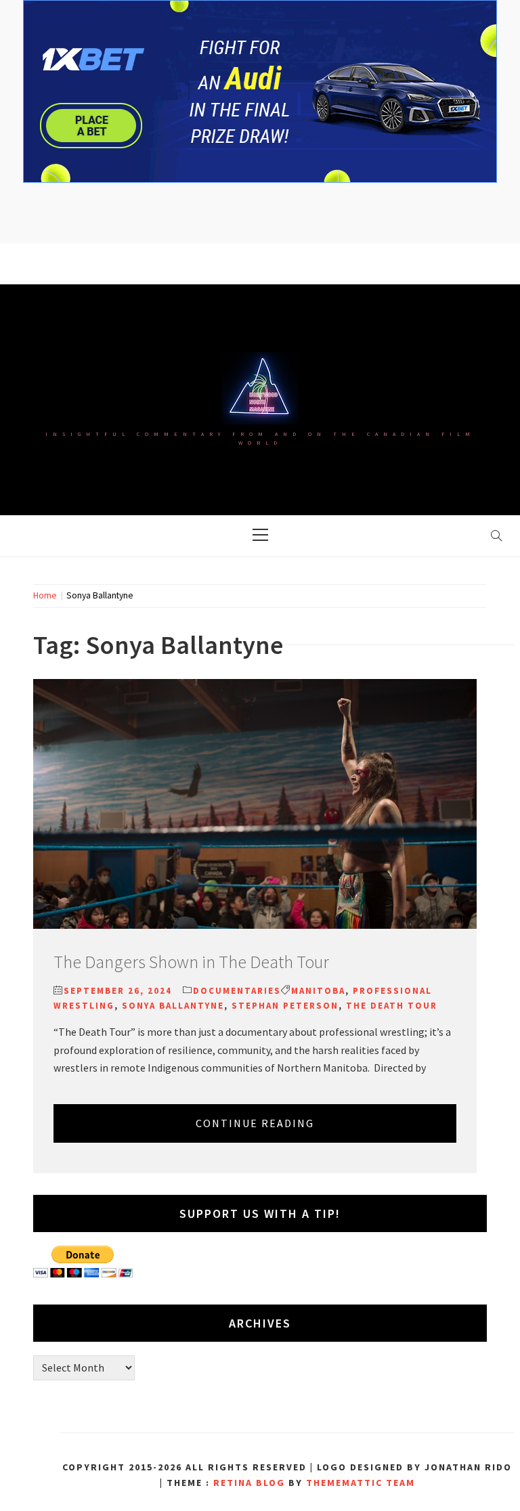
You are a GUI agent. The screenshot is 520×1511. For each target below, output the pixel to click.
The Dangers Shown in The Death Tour (191, 961)
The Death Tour (391, 1005)
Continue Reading (255, 1123)
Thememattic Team (360, 1482)
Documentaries (237, 991)
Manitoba (318, 991)
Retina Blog (249, 1482)
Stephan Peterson (285, 1005)
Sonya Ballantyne (173, 1005)
